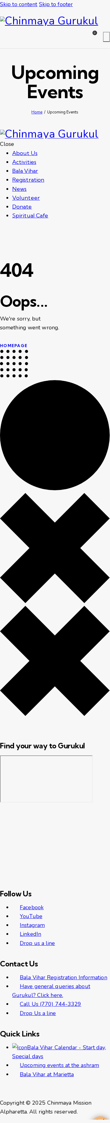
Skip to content (18, 4)
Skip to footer (56, 4)
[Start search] (106, 37)
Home (36, 112)
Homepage (13, 345)
